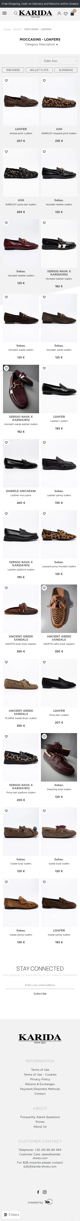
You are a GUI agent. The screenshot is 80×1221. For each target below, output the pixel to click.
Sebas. (59, 200)
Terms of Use (40, 1069)
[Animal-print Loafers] (21, 101)
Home (7, 29)
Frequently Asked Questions (40, 1117)
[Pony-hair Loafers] (59, 683)
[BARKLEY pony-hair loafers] (21, 172)
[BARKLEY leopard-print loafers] (59, 101)
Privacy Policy (40, 1079)
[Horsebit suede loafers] (21, 318)
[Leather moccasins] (21, 463)
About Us (40, 1126)
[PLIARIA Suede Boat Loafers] (21, 683)
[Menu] (5, 13)
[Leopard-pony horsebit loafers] (59, 534)
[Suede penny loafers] (21, 903)
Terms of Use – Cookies (40, 1074)
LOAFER (21, 129)
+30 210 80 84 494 (48, 1149)
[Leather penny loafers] (59, 463)
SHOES (17, 29)
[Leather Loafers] (59, 389)
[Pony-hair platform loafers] (21, 757)
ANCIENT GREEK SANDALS (21, 638)
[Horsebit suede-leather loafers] (21, 389)
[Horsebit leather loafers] (59, 172)
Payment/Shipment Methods (40, 1089)
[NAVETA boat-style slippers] (21, 608)
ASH (59, 129)
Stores (40, 1121)
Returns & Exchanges (40, 1084)
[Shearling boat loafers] (59, 757)
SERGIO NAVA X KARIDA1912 (59, 273)
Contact (40, 1093)
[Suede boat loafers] (21, 831)
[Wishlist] (6, 80)
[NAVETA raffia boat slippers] (59, 608)
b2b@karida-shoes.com (40, 1166)
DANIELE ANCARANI (21, 491)
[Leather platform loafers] (21, 534)
